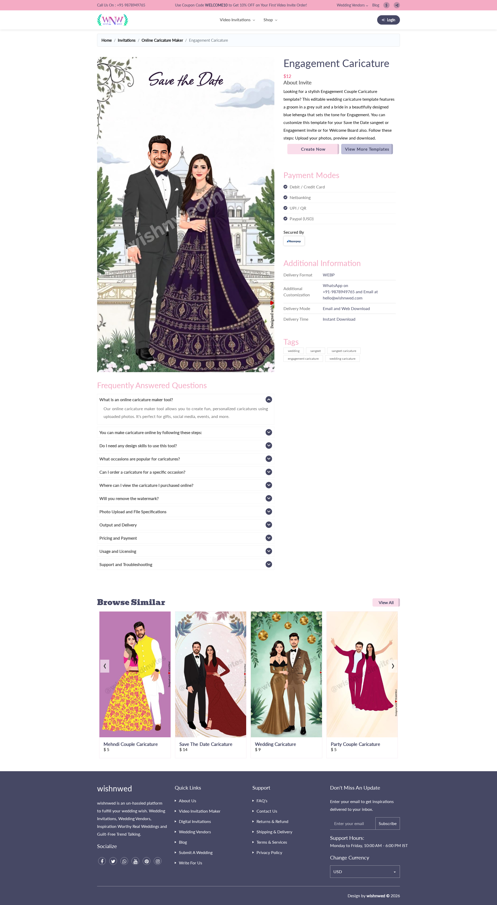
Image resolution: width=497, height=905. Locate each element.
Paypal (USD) (301, 218)
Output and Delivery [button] (118, 524)
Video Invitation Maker (200, 810)
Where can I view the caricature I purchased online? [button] (146, 485)
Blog (375, 5)
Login (391, 20)
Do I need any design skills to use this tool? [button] (138, 445)
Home (106, 40)
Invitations (127, 40)
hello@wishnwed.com (342, 297)
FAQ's (262, 800)
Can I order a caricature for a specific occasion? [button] (142, 471)
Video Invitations (235, 19)
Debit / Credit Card (307, 186)
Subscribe (388, 823)
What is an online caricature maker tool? (136, 399)
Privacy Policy (269, 852)
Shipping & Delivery (274, 831)
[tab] (185, 399)
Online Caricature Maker (162, 40)
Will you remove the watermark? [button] (129, 498)
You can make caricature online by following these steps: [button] (150, 432)
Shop (268, 19)
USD (337, 871)
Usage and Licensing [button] (117, 551)
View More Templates (367, 148)
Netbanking (300, 197)
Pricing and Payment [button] (118, 537)
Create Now (313, 148)
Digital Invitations (195, 821)
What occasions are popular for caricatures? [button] (139, 458)
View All (386, 602)
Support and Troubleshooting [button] (125, 564)
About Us (187, 800)
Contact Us (267, 810)
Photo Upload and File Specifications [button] (132, 511)
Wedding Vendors (351, 5)
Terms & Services (272, 842)
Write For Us (190, 862)
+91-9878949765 (339, 291)
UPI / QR (298, 207)
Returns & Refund (272, 821)
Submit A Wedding (196, 852)
